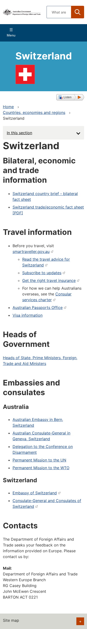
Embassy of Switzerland (35, 492)
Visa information (28, 315)
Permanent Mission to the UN (39, 460)
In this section (19, 132)
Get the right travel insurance (49, 280)
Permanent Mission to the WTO (41, 467)
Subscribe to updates (41, 272)
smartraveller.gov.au (31, 251)
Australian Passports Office (38, 307)
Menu (11, 35)
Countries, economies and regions (34, 112)
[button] (70, 97)
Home (8, 106)
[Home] (22, 12)
